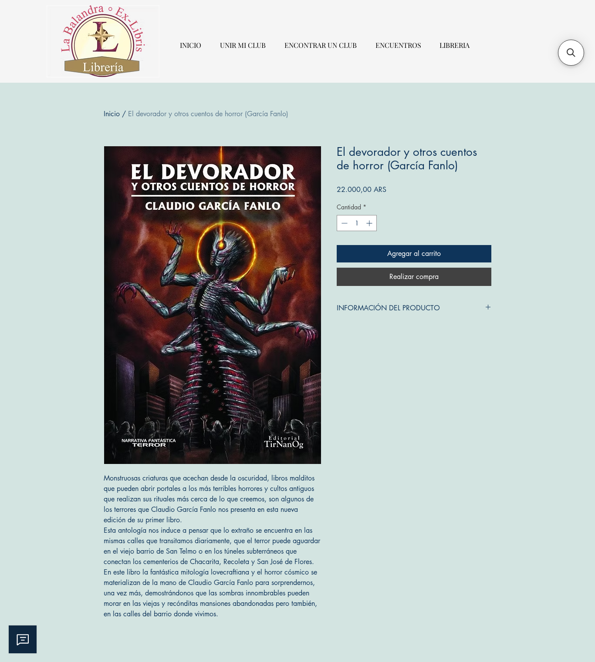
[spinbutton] (357, 223)
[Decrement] (343, 223)
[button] (571, 53)
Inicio (112, 113)
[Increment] (370, 223)
